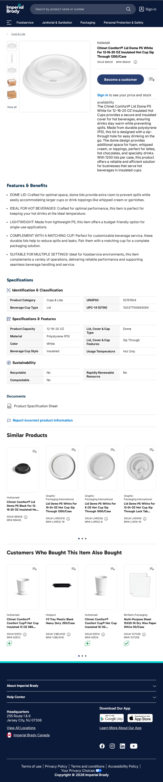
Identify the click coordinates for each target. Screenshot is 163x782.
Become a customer (120, 79)
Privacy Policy (56, 766)
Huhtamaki (103, 42)
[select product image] (12, 46)
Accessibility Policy (123, 766)
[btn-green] (126, 643)
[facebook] (102, 746)
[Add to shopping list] (34, 451)
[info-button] (135, 62)
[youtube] (133, 746)
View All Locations (21, 728)
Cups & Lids (18, 33)
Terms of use (31, 766)
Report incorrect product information (43, 420)
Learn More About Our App (121, 728)
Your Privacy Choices (78, 770)
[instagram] (112, 746)
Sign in (102, 95)
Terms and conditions (87, 766)
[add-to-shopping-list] (151, 79)
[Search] (128, 9)
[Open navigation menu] (9, 22)
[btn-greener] (9, 643)
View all (12, 107)
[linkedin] (122, 746)
